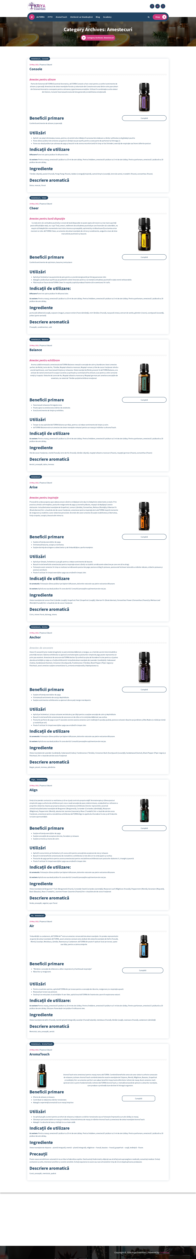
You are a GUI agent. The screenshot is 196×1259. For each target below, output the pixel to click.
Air (32, 915)
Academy (107, 17)
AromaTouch (61, 17)
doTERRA (40, 17)
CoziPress (164, 1252)
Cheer (44, 198)
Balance (45, 339)
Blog (98, 17)
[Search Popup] (148, 17)
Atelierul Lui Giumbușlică (81, 17)
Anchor (45, 627)
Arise (33, 487)
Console (45, 59)
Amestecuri (35, 59)
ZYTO (50, 17)
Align (33, 779)
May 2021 (34, 64)
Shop (157, 17)
